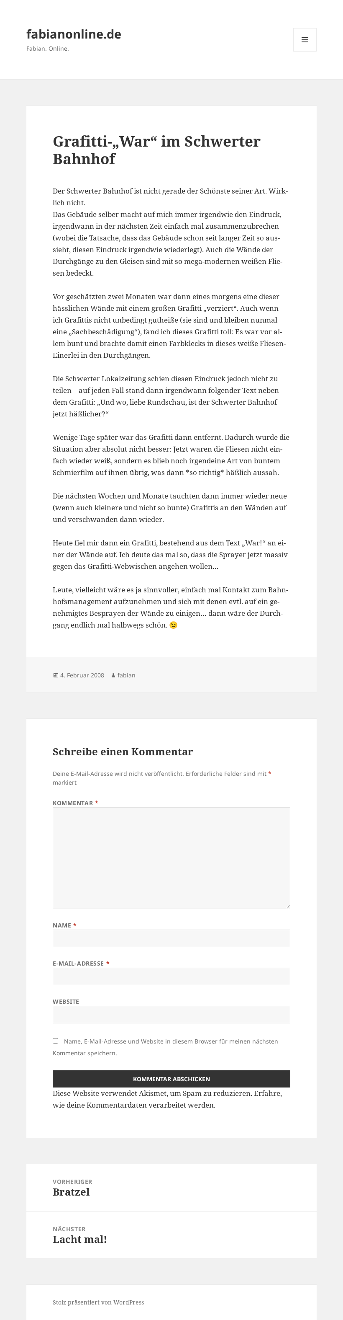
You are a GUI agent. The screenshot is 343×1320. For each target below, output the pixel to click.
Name (65, 925)
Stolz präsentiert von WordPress (98, 1302)
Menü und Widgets (305, 51)
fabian (127, 675)
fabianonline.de (73, 34)
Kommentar (75, 803)
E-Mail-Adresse (81, 963)
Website (66, 1001)
